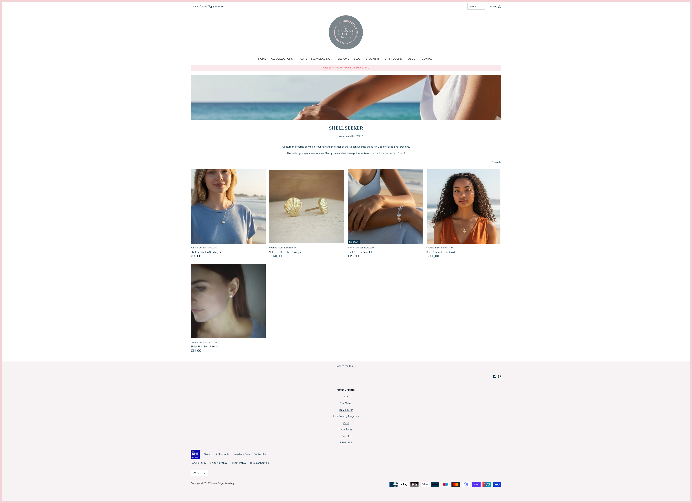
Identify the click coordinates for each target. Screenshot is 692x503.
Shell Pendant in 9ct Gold (440, 250)
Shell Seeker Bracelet (361, 250)
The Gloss (346, 403)
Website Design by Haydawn (201, 487)
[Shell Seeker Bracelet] (385, 206)
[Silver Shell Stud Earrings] (228, 301)
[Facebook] (494, 376)
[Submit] (210, 6)
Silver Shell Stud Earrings (205, 344)
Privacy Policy (238, 462)
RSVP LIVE (346, 442)
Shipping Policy (218, 462)
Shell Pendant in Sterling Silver (208, 250)
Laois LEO (346, 436)
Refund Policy (198, 462)
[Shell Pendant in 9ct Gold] (463, 206)
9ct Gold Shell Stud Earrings (285, 250)
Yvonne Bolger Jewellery (221, 483)
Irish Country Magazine (346, 416)
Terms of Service (259, 462)
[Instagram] (499, 376)
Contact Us (260, 454)
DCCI (346, 422)
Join (204, 6)
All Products (222, 454)
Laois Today (346, 429)
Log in (195, 6)
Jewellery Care (241, 454)
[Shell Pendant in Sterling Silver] (228, 206)
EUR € (473, 6)
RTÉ (346, 396)
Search (208, 454)
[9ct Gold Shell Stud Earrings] (306, 206)
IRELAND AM (346, 409)
